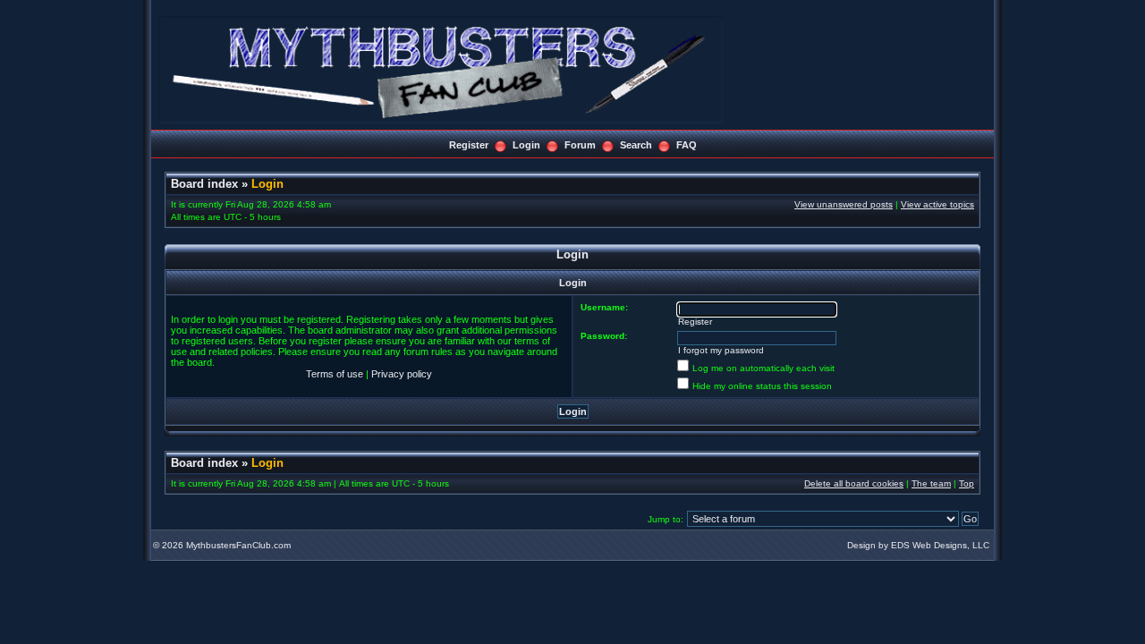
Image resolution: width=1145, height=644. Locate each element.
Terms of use (334, 374)
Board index (204, 184)
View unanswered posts (843, 204)
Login (526, 145)
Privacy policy (401, 374)
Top (966, 483)
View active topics (937, 204)
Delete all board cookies (853, 483)
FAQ (686, 145)
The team (931, 483)
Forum (580, 145)
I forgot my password (721, 350)
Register (468, 145)
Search (636, 145)
